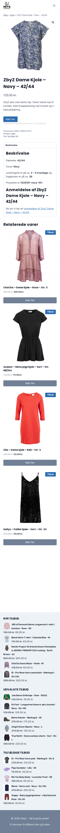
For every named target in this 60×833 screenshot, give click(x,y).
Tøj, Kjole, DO (12, 136)
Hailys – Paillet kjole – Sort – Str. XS (25, 529)
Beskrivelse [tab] (11, 145)
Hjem (5, 15)
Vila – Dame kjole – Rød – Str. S (22, 450)
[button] (53, 22)
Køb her (10, 119)
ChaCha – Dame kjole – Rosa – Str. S (25, 287)
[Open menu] (54, 5)
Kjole (12, 15)
